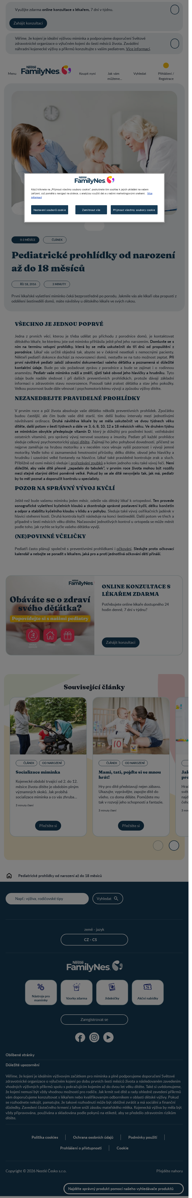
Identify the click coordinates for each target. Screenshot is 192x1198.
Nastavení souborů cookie (49, 209)
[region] (94, 198)
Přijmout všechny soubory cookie (134, 209)
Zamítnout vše (91, 209)
